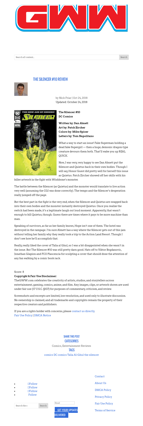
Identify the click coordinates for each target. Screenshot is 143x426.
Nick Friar (65, 97)
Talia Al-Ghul (75, 354)
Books (23, 41)
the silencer (91, 354)
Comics (50, 41)
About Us (100, 383)
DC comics (60, 354)
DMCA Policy (103, 389)
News (89, 41)
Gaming (80, 41)
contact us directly (83, 311)
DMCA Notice (42, 315)
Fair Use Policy (23, 315)
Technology (103, 41)
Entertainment (64, 41)
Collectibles (37, 41)
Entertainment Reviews (76, 345)
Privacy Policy (103, 396)
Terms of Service (105, 410)
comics (48, 354)
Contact (119, 41)
